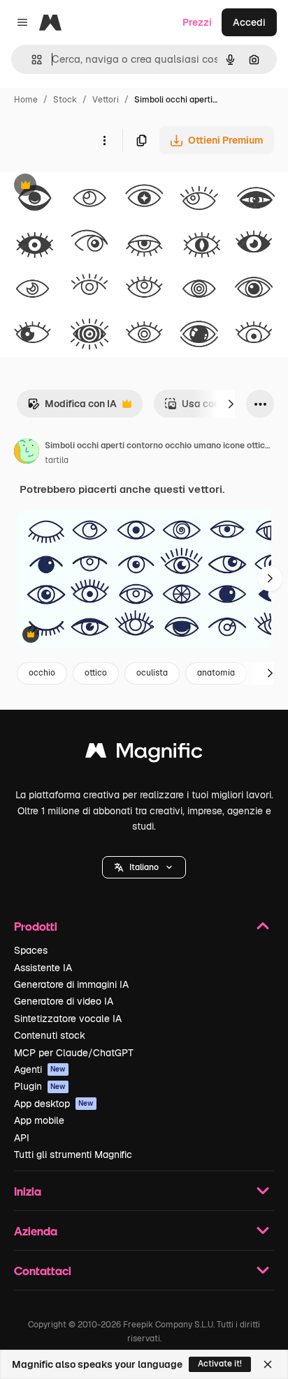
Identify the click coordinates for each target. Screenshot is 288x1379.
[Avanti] (230, 404)
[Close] (267, 1364)
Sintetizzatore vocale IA (68, 1018)
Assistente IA (43, 967)
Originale (92, 186)
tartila (57, 460)
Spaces (31, 950)
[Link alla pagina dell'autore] (26, 453)
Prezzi (197, 22)
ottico (96, 672)
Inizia (27, 1191)
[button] (144, 867)
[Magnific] (144, 754)
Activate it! (220, 1363)
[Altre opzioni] (104, 140)
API (21, 1138)
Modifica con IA (72, 407)
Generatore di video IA (63, 1001)
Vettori (105, 99)
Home (26, 99)
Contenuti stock (49, 1035)
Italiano (144, 867)
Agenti (40, 1069)
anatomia (216, 672)
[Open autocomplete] (31, 59)
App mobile (39, 1120)
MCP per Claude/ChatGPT (74, 1052)
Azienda (35, 1231)
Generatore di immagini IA (71, 984)
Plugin (40, 1086)
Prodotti (35, 926)
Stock (65, 99)
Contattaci (42, 1270)
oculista (152, 672)
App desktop (54, 1103)
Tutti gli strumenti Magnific (73, 1154)
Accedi (249, 22)
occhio (42, 672)
